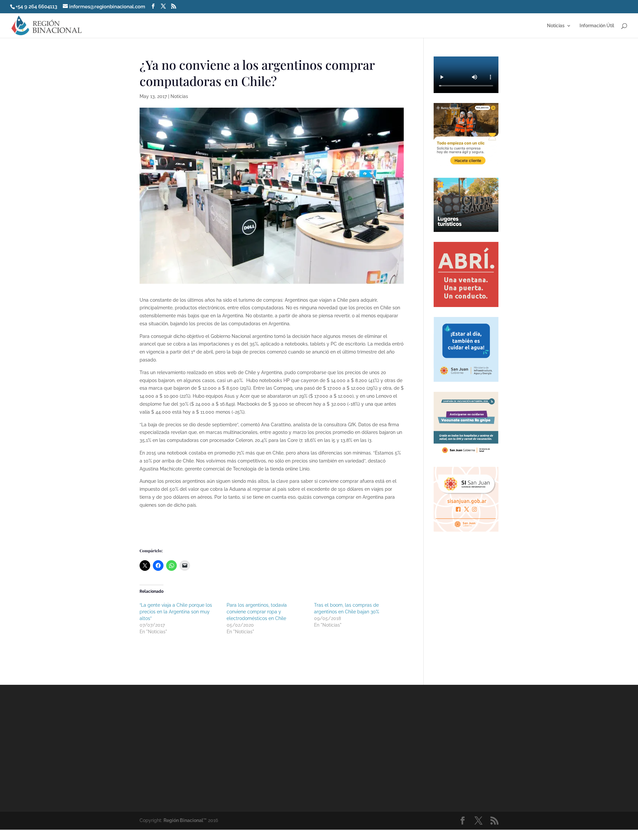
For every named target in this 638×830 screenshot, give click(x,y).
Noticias (556, 25)
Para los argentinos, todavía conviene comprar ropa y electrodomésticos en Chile (257, 611)
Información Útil (597, 25)
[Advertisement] (379, 747)
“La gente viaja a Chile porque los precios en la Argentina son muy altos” (176, 611)
